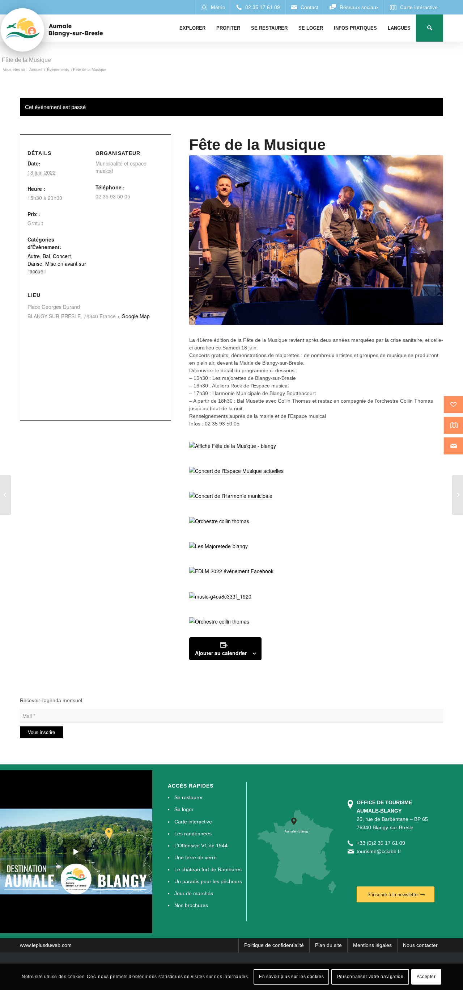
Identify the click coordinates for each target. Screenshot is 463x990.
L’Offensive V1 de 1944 (201, 845)
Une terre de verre (195, 857)
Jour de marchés (193, 893)
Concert (62, 256)
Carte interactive (193, 822)
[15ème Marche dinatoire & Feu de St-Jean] (457, 495)
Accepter (426, 976)
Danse (34, 263)
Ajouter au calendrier (221, 652)
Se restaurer (188, 797)
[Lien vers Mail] (304, 7)
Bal (46, 256)
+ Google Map (133, 316)
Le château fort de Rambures (208, 869)
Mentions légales (372, 945)
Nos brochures (191, 905)
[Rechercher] (429, 28)
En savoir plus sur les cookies (291, 976)
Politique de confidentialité (274, 945)
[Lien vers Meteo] (213, 7)
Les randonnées (193, 833)
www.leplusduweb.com (46, 945)
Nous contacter (420, 945)
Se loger (184, 809)
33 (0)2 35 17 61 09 (382, 843)
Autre (33, 256)
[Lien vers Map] (413, 7)
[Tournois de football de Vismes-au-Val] (5, 495)
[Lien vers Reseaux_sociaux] (354, 7)
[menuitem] (192, 28)
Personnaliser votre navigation (370, 976)
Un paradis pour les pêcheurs (208, 881)
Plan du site (328, 945)
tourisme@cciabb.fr (379, 851)
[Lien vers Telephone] (258, 7)
